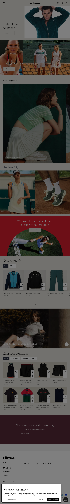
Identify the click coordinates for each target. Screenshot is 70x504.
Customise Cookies (11, 499)
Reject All (40, 499)
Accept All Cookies (53, 499)
